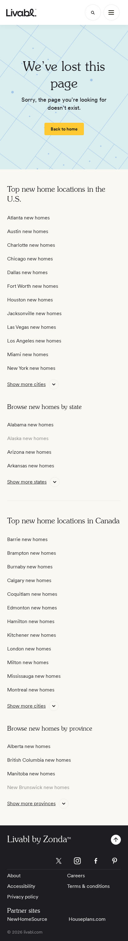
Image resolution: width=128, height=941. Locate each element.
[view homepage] (21, 12)
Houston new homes (30, 300)
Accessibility (21, 886)
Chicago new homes (30, 259)
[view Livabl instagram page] (77, 862)
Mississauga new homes (34, 676)
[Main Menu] (111, 12)
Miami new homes (27, 354)
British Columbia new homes (39, 760)
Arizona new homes (29, 452)
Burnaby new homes (30, 567)
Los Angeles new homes (34, 341)
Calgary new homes (29, 580)
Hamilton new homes (30, 621)
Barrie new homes (27, 539)
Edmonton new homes (32, 608)
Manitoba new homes (31, 774)
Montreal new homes (30, 690)
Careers (76, 876)
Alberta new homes (28, 746)
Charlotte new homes (31, 245)
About (14, 876)
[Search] (93, 12)
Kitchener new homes (31, 635)
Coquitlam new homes (32, 594)
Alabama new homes (30, 425)
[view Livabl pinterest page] (114, 862)
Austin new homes (27, 231)
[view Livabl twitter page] (59, 862)
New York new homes (31, 368)
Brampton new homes (31, 553)
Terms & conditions (88, 886)
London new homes (29, 649)
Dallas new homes (27, 272)
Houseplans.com (87, 919)
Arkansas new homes (30, 466)
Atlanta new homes (28, 218)
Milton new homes (27, 662)
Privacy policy (22, 897)
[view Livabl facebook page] (96, 862)
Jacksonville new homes (34, 313)
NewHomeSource (27, 919)
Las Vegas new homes (31, 327)
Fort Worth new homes (32, 286)
